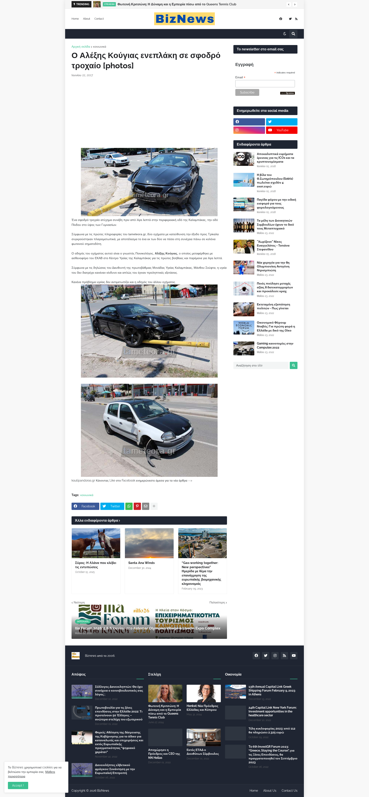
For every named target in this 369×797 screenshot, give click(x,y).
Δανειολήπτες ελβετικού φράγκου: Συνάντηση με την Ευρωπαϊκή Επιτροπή (115, 768)
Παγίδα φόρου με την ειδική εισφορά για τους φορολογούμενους (276, 203)
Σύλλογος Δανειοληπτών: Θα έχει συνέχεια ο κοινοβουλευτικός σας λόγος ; (119, 690)
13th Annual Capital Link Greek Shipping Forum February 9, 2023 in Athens (272, 690)
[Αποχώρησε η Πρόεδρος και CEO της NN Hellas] (165, 737)
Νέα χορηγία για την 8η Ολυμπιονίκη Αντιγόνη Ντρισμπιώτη (273, 266)
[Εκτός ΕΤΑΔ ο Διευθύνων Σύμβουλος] (204, 737)
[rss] (296, 19)
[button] (288, 4)
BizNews (103, 790)
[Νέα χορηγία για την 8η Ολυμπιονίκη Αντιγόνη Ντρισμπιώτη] (243, 267)
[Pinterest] (137, 506)
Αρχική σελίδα (81, 46)
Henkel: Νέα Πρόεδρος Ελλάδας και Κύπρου (202, 707)
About (86, 18)
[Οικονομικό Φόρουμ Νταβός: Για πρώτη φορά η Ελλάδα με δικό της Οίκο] (243, 327)
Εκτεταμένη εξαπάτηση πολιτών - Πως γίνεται (273, 306)
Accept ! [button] (18, 785)
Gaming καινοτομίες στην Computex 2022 (275, 345)
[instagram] (249, 130)
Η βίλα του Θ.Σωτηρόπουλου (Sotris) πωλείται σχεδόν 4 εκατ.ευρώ (275, 180)
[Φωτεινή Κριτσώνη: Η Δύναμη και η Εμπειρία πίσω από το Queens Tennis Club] (97, 4)
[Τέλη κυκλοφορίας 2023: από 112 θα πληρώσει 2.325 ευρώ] (235, 733)
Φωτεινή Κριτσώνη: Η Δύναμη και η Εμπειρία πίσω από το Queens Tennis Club (176, 4)
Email (240, 77)
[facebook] (280, 19)
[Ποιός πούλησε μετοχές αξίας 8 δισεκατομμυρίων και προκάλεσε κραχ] (243, 288)
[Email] (145, 506)
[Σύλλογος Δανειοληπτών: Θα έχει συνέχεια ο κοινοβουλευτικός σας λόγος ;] (82, 692)
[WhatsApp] (129, 506)
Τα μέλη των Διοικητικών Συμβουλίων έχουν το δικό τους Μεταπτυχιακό (275, 224)
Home (75, 18)
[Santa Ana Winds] (149, 543)
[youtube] (293, 655)
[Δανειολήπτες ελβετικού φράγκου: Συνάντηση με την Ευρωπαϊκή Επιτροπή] (82, 770)
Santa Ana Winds (141, 563)
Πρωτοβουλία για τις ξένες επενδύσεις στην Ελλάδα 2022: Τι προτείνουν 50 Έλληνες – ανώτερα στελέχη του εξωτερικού (118, 713)
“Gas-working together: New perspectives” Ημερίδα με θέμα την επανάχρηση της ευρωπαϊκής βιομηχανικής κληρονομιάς (201, 573)
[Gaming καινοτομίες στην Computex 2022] (243, 348)
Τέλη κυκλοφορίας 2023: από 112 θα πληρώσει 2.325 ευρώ (272, 730)
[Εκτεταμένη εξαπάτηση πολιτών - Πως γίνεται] (243, 309)
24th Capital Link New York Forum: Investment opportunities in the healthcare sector (273, 711)
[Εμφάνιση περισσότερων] (154, 506)
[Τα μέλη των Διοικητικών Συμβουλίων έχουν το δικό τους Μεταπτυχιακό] (243, 225)
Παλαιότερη (217, 602)
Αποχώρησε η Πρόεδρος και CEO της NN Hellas (164, 753)
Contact (99, 18)
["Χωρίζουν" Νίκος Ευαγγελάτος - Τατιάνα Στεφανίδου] (243, 247)
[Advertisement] (149, 113)
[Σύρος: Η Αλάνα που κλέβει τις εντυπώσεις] (96, 543)
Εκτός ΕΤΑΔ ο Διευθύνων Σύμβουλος (203, 751)
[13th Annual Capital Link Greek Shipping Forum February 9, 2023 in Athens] (235, 692)
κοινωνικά (99, 46)
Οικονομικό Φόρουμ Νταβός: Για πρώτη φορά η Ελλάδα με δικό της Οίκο (276, 326)
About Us (269, 790)
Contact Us (289, 790)
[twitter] (290, 19)
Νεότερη (79, 602)
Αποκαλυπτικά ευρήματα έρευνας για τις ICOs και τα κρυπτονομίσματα (275, 157)
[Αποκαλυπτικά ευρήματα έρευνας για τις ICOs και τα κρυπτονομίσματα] (243, 159)
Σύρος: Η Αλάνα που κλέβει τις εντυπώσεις (95, 565)
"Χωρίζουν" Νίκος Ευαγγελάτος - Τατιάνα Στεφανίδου (273, 245)
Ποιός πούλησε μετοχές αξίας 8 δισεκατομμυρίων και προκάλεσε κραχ (275, 287)
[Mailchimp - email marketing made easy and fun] (287, 93)
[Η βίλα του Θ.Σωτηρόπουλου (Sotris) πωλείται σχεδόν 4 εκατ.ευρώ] (243, 180)
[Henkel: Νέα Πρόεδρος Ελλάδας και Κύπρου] (204, 693)
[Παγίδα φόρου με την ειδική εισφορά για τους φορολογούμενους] (243, 205)
